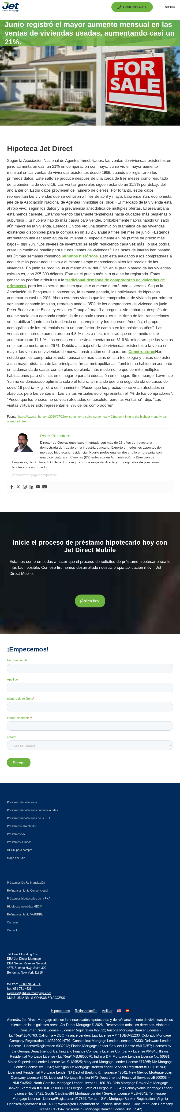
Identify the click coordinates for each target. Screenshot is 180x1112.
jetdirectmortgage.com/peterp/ (34, 475)
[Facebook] (12, 487)
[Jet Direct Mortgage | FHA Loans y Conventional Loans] (10, 7)
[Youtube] (38, 487)
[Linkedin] (31, 487)
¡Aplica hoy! (90, 601)
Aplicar (107, 1011)
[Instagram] (25, 487)
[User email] (44, 487)
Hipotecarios (60, 1011)
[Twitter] (18, 487)
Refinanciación (86, 1011)
